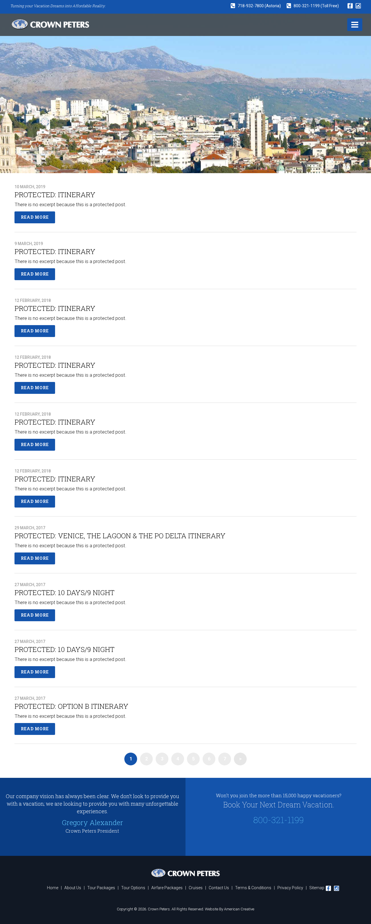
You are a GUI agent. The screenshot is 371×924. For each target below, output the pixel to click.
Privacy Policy (290, 887)
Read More (35, 217)
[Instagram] (358, 5)
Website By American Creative (229, 909)
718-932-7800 (251, 5)
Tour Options (133, 887)
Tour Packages (101, 887)
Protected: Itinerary (54, 422)
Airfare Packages (167, 887)
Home (52, 887)
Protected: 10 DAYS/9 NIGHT (64, 592)
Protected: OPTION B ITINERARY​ (71, 706)
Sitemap (316, 887)
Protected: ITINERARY (54, 194)
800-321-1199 (307, 5)
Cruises (196, 887)
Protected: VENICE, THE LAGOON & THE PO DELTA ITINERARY (119, 535)
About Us (72, 887)
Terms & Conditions (253, 887)
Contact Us (219, 887)
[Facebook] (350, 6)
